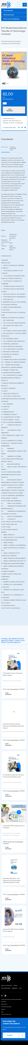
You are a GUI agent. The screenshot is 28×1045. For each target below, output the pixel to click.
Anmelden (10, 1035)
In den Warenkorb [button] (8, 693)
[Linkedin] (5, 995)
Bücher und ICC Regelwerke (11, 19)
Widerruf (3, 1009)
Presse (15, 985)
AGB (2, 1012)
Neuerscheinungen (9, 14)
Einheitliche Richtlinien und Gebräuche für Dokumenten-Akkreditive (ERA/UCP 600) (12, 880)
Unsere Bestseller (8, 10)
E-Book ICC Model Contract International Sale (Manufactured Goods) (13, 726)
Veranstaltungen (5, 988)
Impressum (3, 1001)
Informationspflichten (6, 1006)
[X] (2, 995)
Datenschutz (4, 1004)
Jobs (20, 988)
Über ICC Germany (6, 985)
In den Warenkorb (10, 110)
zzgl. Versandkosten (8, 99)
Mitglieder (15, 988)
